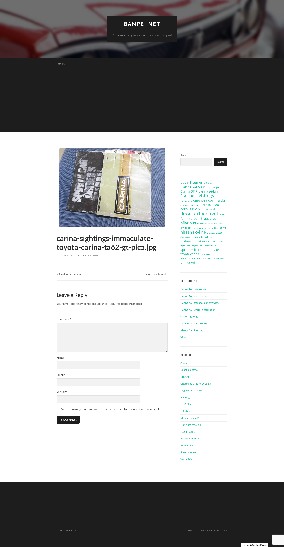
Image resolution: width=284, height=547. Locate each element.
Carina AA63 (191, 187)
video (185, 262)
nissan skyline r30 (214, 233)
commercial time (189, 204)
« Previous (70, 274)
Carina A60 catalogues (193, 288)
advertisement (192, 182)
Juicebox (185, 411)
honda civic (202, 223)
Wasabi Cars (187, 459)
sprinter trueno (192, 250)
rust (211, 237)
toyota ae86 (212, 249)
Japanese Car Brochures (194, 323)
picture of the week (200, 237)
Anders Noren (210, 530)
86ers (183, 363)
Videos (184, 337)
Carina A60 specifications (194, 295)
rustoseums (203, 241)
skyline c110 (217, 241)
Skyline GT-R (197, 246)
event (222, 214)
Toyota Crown (203, 258)
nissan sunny (185, 237)
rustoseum (187, 241)
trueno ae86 (218, 258)
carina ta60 (186, 200)
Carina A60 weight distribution (197, 309)
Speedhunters (188, 452)
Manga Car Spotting (191, 330)
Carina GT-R (188, 191)
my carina (209, 228)
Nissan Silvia (220, 227)
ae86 (209, 182)
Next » (156, 274)
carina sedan (208, 191)
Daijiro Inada (206, 209)
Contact (62, 64)
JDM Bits (185, 404)
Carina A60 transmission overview (199, 302)
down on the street (199, 213)
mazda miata (198, 228)
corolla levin (190, 209)
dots (216, 209)
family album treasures (198, 218)
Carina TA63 (200, 200)
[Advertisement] (142, 109)
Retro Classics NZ (190, 438)
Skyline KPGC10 (210, 246)
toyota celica (205, 254)
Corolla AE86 (209, 205)
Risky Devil (186, 445)
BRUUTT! (185, 376)
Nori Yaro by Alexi (190, 424)
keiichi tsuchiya (215, 223)
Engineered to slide (191, 390)
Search (184, 154)
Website (62, 392)
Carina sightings (197, 196)
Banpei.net (142, 24)
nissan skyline (193, 232)
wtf (194, 262)
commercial (217, 200)
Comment (64, 319)
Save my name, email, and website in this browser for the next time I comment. (110, 409)
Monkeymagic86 (189, 417)
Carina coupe (211, 187)
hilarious (188, 223)
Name (61, 357)
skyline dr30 (185, 245)
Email (61, 375)
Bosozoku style (189, 369)
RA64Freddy (187, 431)
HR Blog (185, 397)
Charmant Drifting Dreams (195, 383)
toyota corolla (187, 258)
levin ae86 (186, 227)
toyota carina (189, 254)
